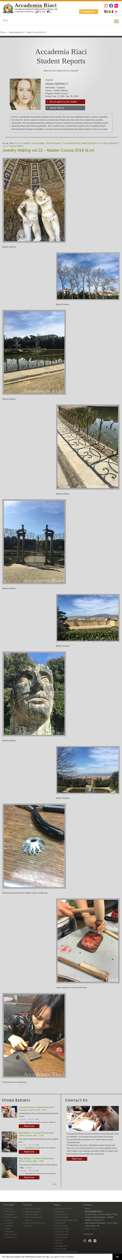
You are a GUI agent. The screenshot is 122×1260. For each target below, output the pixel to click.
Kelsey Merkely (73, 143)
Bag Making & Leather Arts (35, 1148)
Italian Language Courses (66, 1252)
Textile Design (61, 1237)
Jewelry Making (56, 108)
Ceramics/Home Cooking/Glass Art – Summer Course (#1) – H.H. (37, 1108)
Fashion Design (62, 1234)
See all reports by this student (63, 102)
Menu (5, 20)
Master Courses (31, 1214)
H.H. (37, 1119)
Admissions (10, 1211)
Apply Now (89, 11)
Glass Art (52, 1122)
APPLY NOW (10, 1234)
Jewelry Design (61, 1217)
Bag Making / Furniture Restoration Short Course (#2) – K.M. (36, 1159)
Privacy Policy (91, 1229)
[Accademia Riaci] (29, 7)
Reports (27, 143)
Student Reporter (53, 143)
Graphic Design (61, 1232)
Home (4, 32)
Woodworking (50, 1148)
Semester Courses (33, 1211)
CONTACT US (11, 1237)
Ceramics (45, 1122)
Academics (9, 1214)
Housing (8, 1220)
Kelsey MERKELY (111, 143)
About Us (9, 1209)
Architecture (60, 1223)
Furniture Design (62, 1229)
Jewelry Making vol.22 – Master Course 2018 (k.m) (48, 150)
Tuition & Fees (11, 1217)
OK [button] (117, 1257)
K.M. (37, 1145)
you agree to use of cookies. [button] (62, 1257)
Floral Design (61, 1249)
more (54, 1184)
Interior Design (61, 1226)
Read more (29, 1126)
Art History (59, 1211)
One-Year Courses (33, 1209)
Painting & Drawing (63, 1209)
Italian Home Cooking (33, 1122)
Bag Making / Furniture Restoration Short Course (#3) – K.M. (36, 1134)
